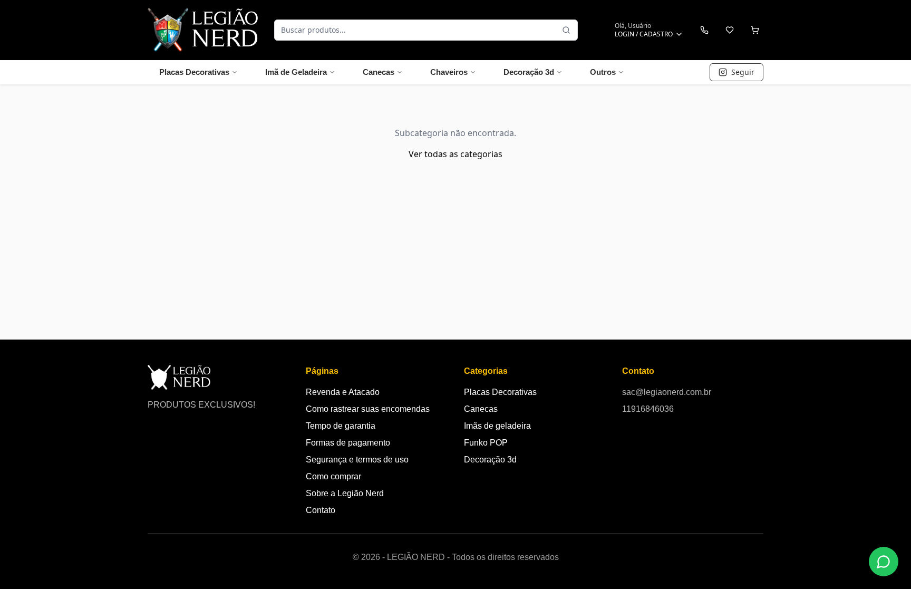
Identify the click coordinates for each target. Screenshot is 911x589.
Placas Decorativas (194, 71)
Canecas (378, 71)
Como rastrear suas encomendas (368, 408)
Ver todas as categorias (455, 154)
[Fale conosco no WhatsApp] (883, 561)
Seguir (742, 72)
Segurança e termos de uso (357, 459)
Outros (603, 71)
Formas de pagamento (348, 442)
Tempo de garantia (340, 425)
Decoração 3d (528, 71)
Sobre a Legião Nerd (345, 493)
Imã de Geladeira (296, 71)
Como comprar (333, 476)
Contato (320, 510)
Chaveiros (449, 71)
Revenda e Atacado (343, 392)
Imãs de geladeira (497, 425)
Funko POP (486, 442)
